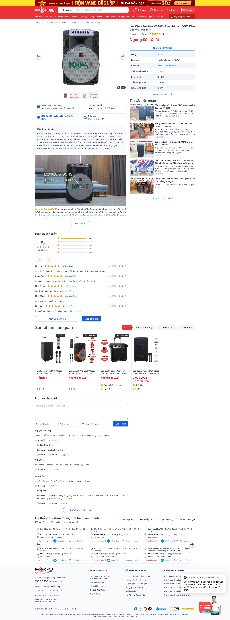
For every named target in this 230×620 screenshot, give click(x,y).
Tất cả (127, 327)
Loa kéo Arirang (144, 327)
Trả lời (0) (41, 469)
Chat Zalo (60, 541)
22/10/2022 (53, 486)
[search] (125, 10)
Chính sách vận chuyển (174, 587)
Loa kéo (38, 17)
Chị (96, 424)
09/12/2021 (111, 296)
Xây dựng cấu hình (182, 16)
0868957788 (99, 537)
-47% (146, 380)
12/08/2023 (53, 469)
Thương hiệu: (138, 34)
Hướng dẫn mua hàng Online (138, 576)
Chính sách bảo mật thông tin (177, 595)
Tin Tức (159, 17)
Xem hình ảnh (44, 541)
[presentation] (38, 56)
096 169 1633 (51, 599)
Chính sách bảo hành (173, 580)
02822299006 (153, 557)
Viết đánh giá (91, 318)
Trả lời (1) (41, 440)
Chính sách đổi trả (172, 584)
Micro (74, 17)
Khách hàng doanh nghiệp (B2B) (178, 576)
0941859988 (45, 557)
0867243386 (153, 537)
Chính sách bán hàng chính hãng (178, 591)
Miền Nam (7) (166, 519)
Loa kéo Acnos (166, 327)
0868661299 (45, 537)
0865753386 (99, 557)
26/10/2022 (65, 503)
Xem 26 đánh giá (57, 318)
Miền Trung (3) (187, 519)
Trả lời (54, 455)
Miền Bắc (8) (146, 519)
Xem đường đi (78, 541)
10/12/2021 (112, 266)
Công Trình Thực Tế (128, 17)
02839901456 (112, 557)
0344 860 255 (41, 590)
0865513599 (166, 557)
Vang (92, 17)
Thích (121, 266)
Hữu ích (42, 455)
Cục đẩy (83, 17)
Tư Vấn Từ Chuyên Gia (136, 595)
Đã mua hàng (68, 266)
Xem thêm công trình (162, 198)
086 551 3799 (51, 602)
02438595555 (58, 537)
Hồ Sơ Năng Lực (146, 17)
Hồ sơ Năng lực (96, 586)
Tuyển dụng (95, 593)
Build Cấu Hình (132, 591)
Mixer (99, 17)
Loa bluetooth (111, 17)
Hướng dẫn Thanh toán (136, 580)
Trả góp (174, 10)
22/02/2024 (65, 455)
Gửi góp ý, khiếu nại (134, 587)
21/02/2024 (53, 440)
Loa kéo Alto (186, 327)
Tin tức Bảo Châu (97, 590)
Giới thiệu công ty (97, 582)
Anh (87, 424)
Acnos (160, 54)
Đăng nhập (158, 10)
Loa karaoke (50, 17)
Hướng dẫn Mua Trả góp (136, 584)
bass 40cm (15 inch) (166, 65)
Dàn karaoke (63, 17)
